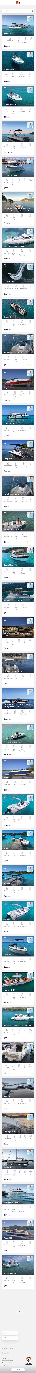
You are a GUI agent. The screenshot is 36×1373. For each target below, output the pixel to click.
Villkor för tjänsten (7, 1360)
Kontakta (5, 1365)
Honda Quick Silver (10, 175)
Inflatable (7, 34)
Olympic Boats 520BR (11, 105)
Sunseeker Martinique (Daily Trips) (16, 246)
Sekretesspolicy (7, 1363)
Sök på (7, 11)
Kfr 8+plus (7, 1096)
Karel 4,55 (7, 848)
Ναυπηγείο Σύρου (10, 1273)
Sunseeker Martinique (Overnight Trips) (17, 1025)
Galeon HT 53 (9, 423)
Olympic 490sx (9, 69)
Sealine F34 (8, 1061)
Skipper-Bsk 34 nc (10, 317)
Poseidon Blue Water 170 (13, 352)
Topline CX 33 (9, 282)
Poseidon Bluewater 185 (12, 813)
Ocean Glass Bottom (11, 565)
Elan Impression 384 (11, 1132)
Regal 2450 (8, 388)
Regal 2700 (8, 777)
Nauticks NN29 (9, 990)
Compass (7, 140)
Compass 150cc (9, 459)
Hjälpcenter (5, 1358)
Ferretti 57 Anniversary (12, 742)
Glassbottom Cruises (11, 1203)
